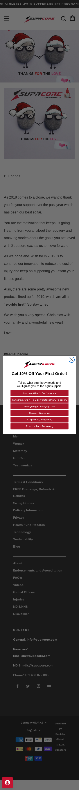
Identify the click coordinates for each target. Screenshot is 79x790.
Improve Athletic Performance (39, 393)
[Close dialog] (72, 360)
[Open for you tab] (7, 782)
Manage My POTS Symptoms (39, 406)
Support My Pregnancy (39, 419)
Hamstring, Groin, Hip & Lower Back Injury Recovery (39, 399)
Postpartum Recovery (39, 426)
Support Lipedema (39, 413)
